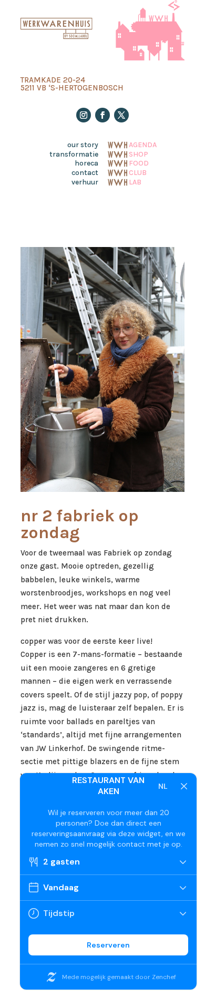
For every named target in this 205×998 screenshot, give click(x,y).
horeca (86, 163)
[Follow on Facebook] (102, 115)
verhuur (84, 182)
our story (82, 145)
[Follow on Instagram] (83, 115)
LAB (135, 181)
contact (84, 173)
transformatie (73, 154)
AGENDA (143, 144)
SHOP (138, 153)
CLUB (138, 172)
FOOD (139, 162)
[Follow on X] (121, 115)
